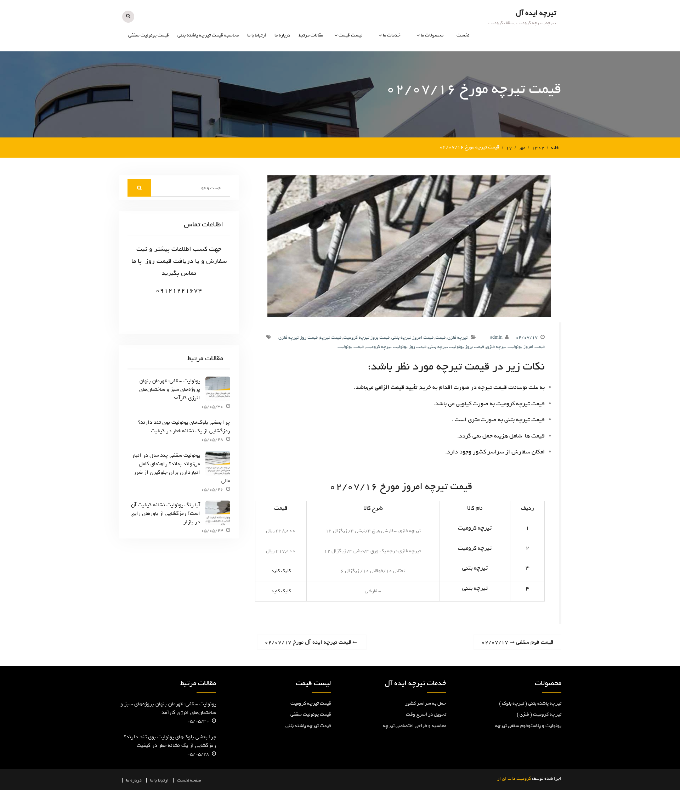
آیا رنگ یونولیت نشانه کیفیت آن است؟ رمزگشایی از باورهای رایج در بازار (165, 513)
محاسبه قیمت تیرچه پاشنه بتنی (208, 35)
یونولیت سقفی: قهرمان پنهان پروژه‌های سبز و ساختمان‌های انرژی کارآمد (169, 389)
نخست (463, 35)
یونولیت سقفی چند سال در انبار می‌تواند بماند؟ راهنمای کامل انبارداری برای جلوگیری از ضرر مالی (181, 468)
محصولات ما (432, 35)
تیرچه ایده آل (536, 13)
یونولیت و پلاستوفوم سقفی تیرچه (416, 98)
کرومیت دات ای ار (514, 778)
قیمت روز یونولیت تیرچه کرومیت (396, 346)
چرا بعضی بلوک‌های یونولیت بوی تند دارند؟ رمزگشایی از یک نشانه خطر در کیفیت (184, 426)
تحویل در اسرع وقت (426, 714)
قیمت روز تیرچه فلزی (298, 337)
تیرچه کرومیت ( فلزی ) (421, 62)
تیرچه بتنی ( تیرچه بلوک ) (418, 78)
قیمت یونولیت (348, 78)
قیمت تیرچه (351, 62)
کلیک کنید (281, 571)
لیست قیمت (351, 35)
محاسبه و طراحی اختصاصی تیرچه (375, 98)
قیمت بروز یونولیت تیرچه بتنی (456, 346)
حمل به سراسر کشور (425, 703)
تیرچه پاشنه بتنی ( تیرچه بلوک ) (530, 703)
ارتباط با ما (256, 35)
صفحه (195, 780)
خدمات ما (392, 35)
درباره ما (282, 35)
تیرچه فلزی (457, 337)
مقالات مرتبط (311, 35)
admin (496, 337)
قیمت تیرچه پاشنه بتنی (308, 726)
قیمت (440, 337)
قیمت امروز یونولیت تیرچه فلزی (515, 346)
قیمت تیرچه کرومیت (310, 703)
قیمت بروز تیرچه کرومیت (366, 337)
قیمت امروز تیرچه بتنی (412, 337)
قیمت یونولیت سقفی (148, 35)
